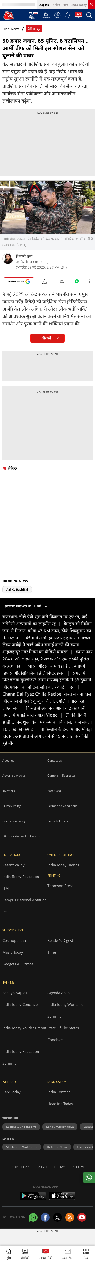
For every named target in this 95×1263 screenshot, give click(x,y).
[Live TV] (78, 16)
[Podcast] (57, 15)
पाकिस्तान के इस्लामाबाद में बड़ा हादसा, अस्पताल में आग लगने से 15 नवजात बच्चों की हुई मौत (47, 736)
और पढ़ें (46, 338)
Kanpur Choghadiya (60, 1127)
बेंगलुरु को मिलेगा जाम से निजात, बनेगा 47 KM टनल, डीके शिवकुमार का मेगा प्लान (47, 631)
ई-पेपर (56, 5)
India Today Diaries (63, 864)
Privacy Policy (11, 806)
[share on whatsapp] (89, 1177)
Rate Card (54, 791)
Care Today (11, 1091)
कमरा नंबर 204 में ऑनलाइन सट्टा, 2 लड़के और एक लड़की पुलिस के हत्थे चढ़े (47, 659)
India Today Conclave (20, 1004)
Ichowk (59, 1167)
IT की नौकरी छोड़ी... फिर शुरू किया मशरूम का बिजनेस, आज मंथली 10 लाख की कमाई (47, 722)
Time (52, 952)
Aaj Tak (44, 5)
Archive (79, 1167)
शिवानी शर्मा (24, 256)
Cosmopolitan (14, 940)
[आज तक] (8, 15)
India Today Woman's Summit (65, 1010)
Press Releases (58, 821)
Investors (8, 791)
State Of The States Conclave (63, 1033)
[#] (76, 282)
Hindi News (10, 29)
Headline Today (60, 1103)
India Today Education (20, 876)
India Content (59, 1091)
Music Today (12, 952)
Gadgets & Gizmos (17, 963)
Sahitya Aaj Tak (14, 992)
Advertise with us (14, 775)
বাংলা (66, 5)
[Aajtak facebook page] (45, 1217)
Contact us (55, 760)
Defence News (57, 1147)
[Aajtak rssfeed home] (69, 1217)
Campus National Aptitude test (24, 906)
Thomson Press (60, 885)
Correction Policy (13, 821)
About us (8, 760)
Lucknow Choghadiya (21, 1127)
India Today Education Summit (20, 1057)
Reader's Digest (60, 940)
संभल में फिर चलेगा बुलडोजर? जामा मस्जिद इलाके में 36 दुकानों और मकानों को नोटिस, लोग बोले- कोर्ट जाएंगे (46, 680)
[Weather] (46, 16)
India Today (79, 5)
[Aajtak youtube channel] (81, 1217)
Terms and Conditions (62, 806)
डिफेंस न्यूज (34, 29)
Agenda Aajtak (60, 992)
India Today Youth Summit (24, 1027)
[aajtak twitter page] (57, 1217)
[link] (91, 4)
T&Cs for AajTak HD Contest (21, 836)
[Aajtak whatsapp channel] (33, 1217)
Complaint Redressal (62, 775)
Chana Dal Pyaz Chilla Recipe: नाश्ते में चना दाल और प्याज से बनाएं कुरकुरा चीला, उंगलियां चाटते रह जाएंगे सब (46, 701)
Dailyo (41, 1167)
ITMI (6, 888)
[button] (86, 1255)
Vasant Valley (13, 864)
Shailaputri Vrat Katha (21, 1147)
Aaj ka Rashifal (17, 589)
